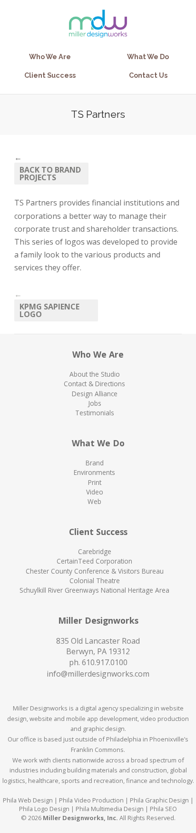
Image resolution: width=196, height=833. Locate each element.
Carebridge (94, 551)
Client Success (50, 75)
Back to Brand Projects (50, 174)
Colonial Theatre (94, 580)
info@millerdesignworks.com (98, 673)
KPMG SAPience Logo (49, 310)
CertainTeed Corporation (94, 561)
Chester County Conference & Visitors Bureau (95, 571)
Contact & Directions (94, 383)
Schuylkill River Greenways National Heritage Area (94, 590)
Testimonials (94, 412)
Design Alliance (95, 393)
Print (94, 482)
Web (94, 501)
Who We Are (50, 56)
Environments (94, 472)
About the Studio (94, 374)
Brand (95, 462)
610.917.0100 (104, 662)
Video (94, 491)
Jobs (94, 403)
